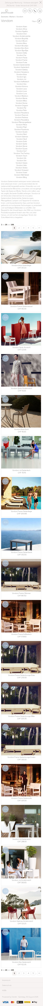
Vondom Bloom (21, 41)
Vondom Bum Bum (21, 48)
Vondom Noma (21, 103)
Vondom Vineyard (21, 170)
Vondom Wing (21, 177)
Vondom (20, 16)
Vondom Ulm (21, 160)
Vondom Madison (21, 96)
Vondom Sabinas (21, 136)
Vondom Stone (21, 146)
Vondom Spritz (21, 144)
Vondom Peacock (21, 115)
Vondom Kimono (21, 86)
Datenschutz (6, 985)
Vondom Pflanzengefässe (21, 122)
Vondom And (21, 33)
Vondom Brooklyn (21, 45)
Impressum (6, 980)
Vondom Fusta (21, 62)
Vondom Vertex (21, 167)
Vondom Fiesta (21, 57)
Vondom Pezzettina (21, 120)
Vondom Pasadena (21, 112)
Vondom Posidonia (21, 129)
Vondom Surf (21, 151)
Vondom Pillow (21, 124)
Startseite (4, 16)
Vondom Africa (21, 29)
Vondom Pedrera (21, 117)
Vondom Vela (21, 165)
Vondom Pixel (21, 127)
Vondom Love (21, 91)
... (35, 228)
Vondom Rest (21, 134)
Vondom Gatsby (21, 69)
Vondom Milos (21, 100)
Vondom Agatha (21, 31)
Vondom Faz (21, 55)
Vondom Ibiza (21, 74)
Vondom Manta (21, 98)
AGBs (4, 990)
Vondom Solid (21, 141)
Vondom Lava (21, 88)
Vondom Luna (21, 93)
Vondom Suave (21, 148)
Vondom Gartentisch (21, 67)
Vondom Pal (21, 108)
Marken (12, 16)
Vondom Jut (21, 79)
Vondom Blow (21, 43)
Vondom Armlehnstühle (21, 36)
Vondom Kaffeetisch (21, 81)
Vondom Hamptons (21, 72)
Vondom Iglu (21, 77)
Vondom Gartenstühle (21, 65)
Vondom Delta (21, 53)
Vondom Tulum (21, 155)
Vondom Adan (21, 26)
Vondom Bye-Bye (21, 50)
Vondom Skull (21, 139)
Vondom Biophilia (21, 38)
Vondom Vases (21, 163)
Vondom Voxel (21, 172)
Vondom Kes (21, 84)
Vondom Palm (21, 110)
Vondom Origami (21, 105)
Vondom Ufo (21, 158)
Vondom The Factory (21, 153)
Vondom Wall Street (21, 175)
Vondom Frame (21, 60)
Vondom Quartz (21, 132)
